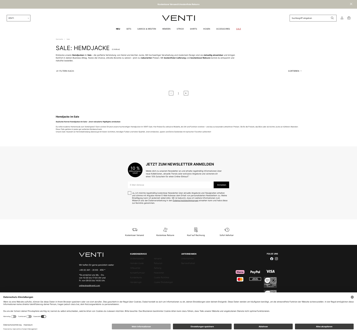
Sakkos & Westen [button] (146, 29)
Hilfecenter (135, 268)
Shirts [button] (193, 29)
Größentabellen (137, 258)
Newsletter (159, 272)
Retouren (158, 263)
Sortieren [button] (293, 71)
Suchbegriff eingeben (302, 18)
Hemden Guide (137, 263)
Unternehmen (187, 258)
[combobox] (18, 18)
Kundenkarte (136, 277)
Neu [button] (118, 29)
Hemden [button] (166, 29)
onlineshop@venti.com (89, 285)
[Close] (351, 4)
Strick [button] (180, 29)
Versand (157, 258)
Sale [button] (238, 29)
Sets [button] (128, 29)
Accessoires (223, 29)
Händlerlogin (136, 282)
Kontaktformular (137, 272)
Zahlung (157, 268)
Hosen (206, 29)
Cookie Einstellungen (163, 282)
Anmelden (221, 185)
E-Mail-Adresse (137, 185)
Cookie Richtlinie (161, 277)
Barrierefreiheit (188, 263)
